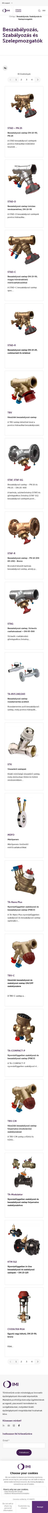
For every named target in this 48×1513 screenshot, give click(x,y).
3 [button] (26, 79)
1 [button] (16, 79)
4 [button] (32, 79)
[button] (10, 79)
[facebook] (19, 1426)
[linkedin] (4, 1426)
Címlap (12, 16)
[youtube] (9, 1426)
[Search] (39, 10)
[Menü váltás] (43, 10)
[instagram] (14, 1426)
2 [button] (21, 79)
